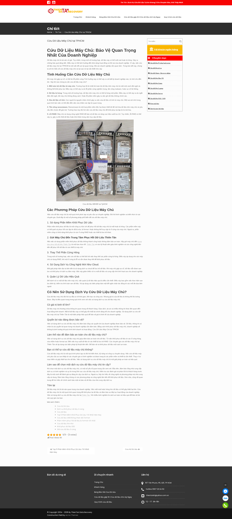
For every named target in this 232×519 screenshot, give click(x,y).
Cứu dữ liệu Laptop (156, 88)
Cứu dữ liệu (61, 412)
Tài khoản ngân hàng (165, 49)
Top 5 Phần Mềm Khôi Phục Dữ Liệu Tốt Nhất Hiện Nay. (79, 415)
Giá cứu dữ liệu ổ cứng (66, 429)
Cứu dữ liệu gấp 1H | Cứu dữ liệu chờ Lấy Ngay (142, 17)
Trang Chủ (77, 17)
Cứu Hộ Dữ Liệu (63, 406)
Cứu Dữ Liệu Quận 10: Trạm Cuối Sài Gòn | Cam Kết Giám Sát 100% (156, 2)
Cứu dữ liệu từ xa (155, 68)
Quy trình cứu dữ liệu (172, 17)
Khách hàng (91, 17)
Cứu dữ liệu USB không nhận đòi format (73, 418)
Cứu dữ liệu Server (156, 93)
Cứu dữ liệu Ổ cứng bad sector (159, 63)
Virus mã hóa (154, 103)
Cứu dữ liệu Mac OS (156, 78)
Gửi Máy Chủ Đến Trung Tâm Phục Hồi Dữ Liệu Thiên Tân (82, 237)
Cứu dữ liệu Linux (155, 83)
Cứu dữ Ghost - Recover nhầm (159, 73)
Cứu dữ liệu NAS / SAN (157, 98)
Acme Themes (71, 515)
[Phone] (225, 505)
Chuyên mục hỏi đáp (156, 109)
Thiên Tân (91, 244)
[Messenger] (225, 491)
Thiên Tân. (85, 395)
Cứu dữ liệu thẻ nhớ (65, 423)
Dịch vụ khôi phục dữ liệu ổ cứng (70, 409)
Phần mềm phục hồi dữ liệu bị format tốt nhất (76, 420)
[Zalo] (225, 498)
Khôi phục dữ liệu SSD (66, 426)
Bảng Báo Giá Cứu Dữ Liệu (109, 17)
